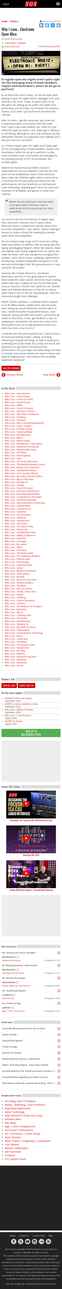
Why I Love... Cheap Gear (16, 639)
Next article (49, 374)
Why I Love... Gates (13, 547)
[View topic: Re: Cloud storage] (58, 1003)
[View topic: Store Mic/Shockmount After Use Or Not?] (58, 1028)
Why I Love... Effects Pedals (17, 440)
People (14, 21)
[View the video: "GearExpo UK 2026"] (31, 839)
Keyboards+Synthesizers (11, 960)
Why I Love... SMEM (13, 405)
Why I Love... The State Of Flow (19, 526)
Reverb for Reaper (12, 1052)
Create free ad (26, 685)
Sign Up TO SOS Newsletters (31, 733)
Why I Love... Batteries (15, 653)
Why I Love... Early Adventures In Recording (25, 502)
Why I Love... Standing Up (16, 624)
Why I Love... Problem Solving (18, 429)
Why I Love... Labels (14, 568)
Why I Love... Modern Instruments (20, 570)
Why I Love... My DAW (14, 576)
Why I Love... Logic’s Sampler (18, 426)
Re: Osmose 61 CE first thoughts (19, 952)
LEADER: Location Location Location (21, 704)
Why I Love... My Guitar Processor (20, 627)
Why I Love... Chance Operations (20, 600)
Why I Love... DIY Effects (16, 452)
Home (4, 21)
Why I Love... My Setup (15, 650)
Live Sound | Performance (19, 1130)
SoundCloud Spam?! (12, 1040)
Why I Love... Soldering (15, 597)
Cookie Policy (38, 1235)
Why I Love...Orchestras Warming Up (22, 491)
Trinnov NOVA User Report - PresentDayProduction (31, 890)
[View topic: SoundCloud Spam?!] (58, 1040)
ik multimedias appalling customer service (25, 1077)
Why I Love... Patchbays (15, 659)
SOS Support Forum (15, 1159)
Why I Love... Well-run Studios (18, 588)
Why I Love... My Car (14, 612)
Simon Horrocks (12, 46)
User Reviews (12, 1144)
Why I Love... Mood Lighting (17, 455)
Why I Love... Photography (17, 562)
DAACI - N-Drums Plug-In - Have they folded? (25, 1065)
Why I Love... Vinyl (13, 458)
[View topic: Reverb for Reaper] (58, 1052)
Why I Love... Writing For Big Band (20, 656)
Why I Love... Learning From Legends (22, 446)
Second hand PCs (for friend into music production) (29, 1071)
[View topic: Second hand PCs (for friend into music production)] (58, 1071)
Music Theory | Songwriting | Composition (28, 1140)
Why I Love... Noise (13, 636)
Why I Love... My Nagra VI (16, 482)
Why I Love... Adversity (15, 538)
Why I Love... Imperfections (17, 520)
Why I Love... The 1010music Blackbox (22, 556)
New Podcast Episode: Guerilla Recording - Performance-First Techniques (30, 1083)
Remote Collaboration (16, 1148)
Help (50, 1235)
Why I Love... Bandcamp (16, 662)
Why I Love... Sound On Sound (19, 399)
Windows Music (13, 1119)
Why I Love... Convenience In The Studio (23, 497)
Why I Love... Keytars (14, 594)
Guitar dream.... (10, 1034)
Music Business (8, 998)
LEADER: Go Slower (13, 721)
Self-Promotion (13, 1151)
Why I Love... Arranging (15, 541)
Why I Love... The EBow (15, 585)
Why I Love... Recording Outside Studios (23, 476)
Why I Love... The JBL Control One (20, 591)
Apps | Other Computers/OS (13, 1011)
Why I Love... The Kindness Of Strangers (23, 606)
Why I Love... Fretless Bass (17, 630)
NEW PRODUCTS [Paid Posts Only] (23, 1115)
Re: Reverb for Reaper (13, 978)
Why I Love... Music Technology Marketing (24, 423)
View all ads (9, 685)
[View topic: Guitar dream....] (58, 1034)
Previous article (14, 374)
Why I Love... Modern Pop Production (22, 467)
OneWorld (7, 995)
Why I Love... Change (14, 485)
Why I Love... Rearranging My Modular (22, 494)
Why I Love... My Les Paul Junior (19, 479)
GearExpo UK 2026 (31, 855)
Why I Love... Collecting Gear (18, 615)
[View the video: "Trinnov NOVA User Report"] (31, 874)
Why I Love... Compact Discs (18, 508)
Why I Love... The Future (16, 550)
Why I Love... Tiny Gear (15, 420)
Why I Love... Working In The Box (20, 411)
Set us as (52, 21)
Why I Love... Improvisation (17, 393)
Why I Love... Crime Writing (17, 396)
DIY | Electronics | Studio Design (22, 1133)
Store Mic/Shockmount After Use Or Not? (23, 1028)
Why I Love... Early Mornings (18, 621)
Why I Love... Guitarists (15, 517)
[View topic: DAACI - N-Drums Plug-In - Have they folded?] (58, 1065)
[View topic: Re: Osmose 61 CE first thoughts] (58, 952)
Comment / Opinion (15, 43)
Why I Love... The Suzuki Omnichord (21, 461)
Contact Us (24, 1235)
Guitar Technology (14, 1112)
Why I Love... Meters (14, 437)
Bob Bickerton (9, 957)
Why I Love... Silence (14, 665)
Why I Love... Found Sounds (17, 402)
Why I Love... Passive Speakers (19, 582)
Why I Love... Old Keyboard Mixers (21, 470)
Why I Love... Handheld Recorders (20, 532)
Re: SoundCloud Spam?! (14, 990)
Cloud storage (9, 1046)
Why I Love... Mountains (16, 609)
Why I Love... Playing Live (16, 529)
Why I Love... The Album (16, 641)
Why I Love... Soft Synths (16, 618)
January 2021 (54, 46)
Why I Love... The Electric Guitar (19, 553)
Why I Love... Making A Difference (20, 535)
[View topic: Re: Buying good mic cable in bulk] (58, 965)
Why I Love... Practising (15, 417)
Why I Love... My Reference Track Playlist (23, 443)
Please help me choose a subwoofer (21, 1058)
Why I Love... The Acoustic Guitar (20, 644)
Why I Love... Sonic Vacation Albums (21, 473)
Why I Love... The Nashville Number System (25, 464)
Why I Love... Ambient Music (18, 505)
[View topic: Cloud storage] (58, 1046)
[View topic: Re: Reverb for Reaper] (58, 978)
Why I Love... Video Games (17, 573)
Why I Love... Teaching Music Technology (24, 633)
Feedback (10, 1155)
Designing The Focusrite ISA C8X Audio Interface (31, 820)
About (12, 1235)
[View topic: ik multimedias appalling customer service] (58, 1077)
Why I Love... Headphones (17, 647)
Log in (5, 3)
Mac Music (10, 1122)
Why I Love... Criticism (15, 603)
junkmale (6, 1007)
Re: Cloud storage (11, 1003)
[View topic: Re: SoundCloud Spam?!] (58, 990)
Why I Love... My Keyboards (17, 434)
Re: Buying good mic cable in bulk (19, 965)
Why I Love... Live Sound (16, 523)
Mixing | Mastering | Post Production (16, 986)
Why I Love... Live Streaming (18, 514)
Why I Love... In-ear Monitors (18, 715)
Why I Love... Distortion (15, 511)
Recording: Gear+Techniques (13, 973)
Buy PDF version (11, 368)
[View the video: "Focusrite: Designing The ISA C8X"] (31, 804)
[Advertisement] (31, 761)
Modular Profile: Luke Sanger (18, 698)
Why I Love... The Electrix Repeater (20, 500)
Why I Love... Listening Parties (18, 565)
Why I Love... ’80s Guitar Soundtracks (22, 414)
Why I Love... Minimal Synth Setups (21, 449)
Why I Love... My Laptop (16, 544)
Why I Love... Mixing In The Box (19, 709)
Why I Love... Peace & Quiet (17, 559)
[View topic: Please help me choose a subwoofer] (58, 1058)
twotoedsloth (8, 982)
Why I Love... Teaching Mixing (18, 431)
